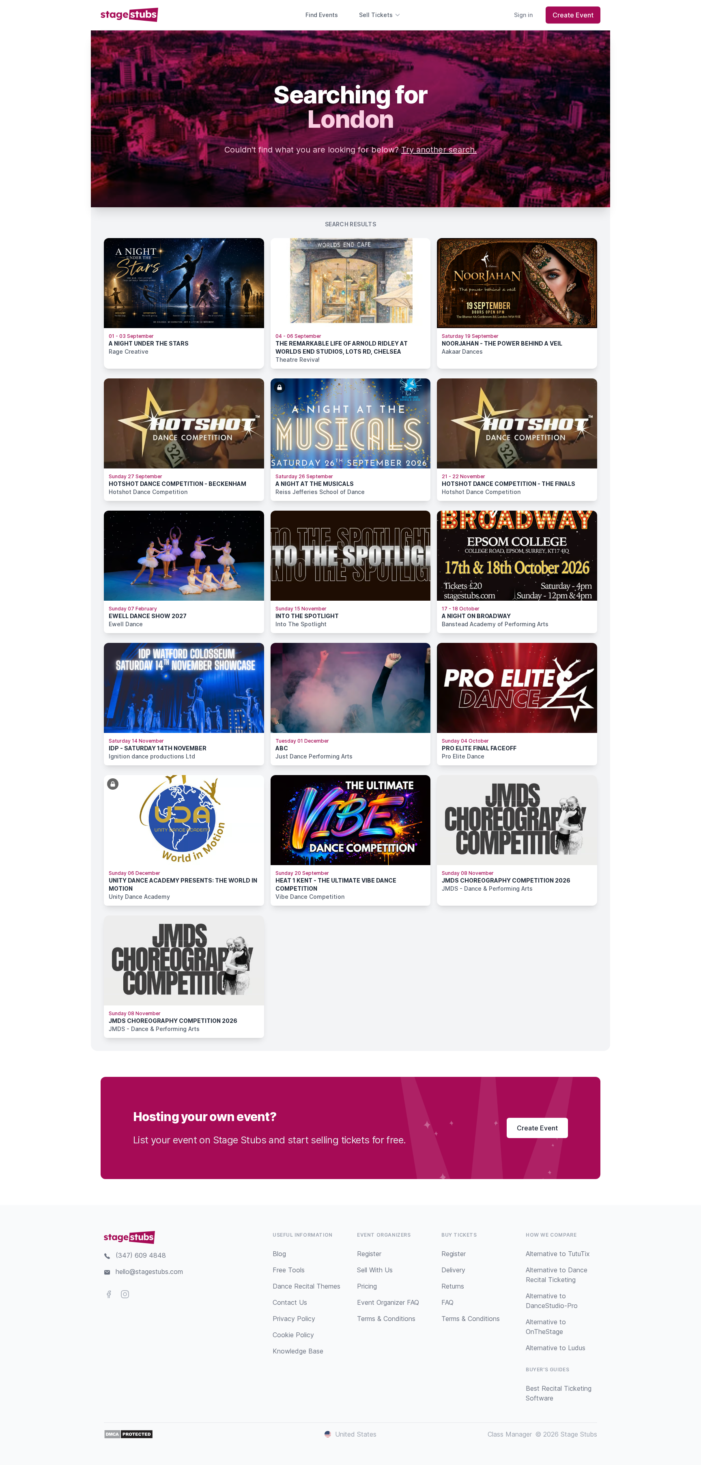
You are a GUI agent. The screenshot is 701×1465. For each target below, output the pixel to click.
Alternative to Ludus (555, 1348)
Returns (452, 1286)
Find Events (321, 14)
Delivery (453, 1270)
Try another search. (439, 150)
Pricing (367, 1286)
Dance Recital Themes (306, 1286)
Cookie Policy (293, 1335)
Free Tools (289, 1270)
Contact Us (290, 1302)
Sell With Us (375, 1270)
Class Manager (510, 1434)
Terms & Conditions (386, 1319)
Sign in (523, 14)
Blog (279, 1254)
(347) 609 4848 (141, 1255)
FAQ (447, 1302)
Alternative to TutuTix (558, 1254)
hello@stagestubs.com (149, 1271)
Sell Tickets (376, 14)
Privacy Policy (294, 1319)
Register (369, 1254)
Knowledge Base (298, 1351)
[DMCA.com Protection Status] (128, 1434)
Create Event (573, 15)
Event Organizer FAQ (388, 1302)
